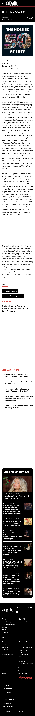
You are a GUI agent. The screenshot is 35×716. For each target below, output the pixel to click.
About (8, 685)
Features (5, 619)
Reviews (5, 503)
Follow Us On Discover (9, 291)
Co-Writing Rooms (7, 676)
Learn (4, 668)
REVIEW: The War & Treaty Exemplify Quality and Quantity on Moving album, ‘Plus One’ (13, 565)
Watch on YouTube (23, 673)
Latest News (24, 619)
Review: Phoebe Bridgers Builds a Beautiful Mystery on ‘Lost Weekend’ (15, 308)
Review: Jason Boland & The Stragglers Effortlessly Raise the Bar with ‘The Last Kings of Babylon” (12, 550)
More (20, 668)
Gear (3, 635)
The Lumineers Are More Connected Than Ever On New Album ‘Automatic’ (12, 593)
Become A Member (8, 699)
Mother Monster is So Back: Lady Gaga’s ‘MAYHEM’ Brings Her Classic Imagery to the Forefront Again (11, 579)
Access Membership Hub (26, 659)
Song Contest (5, 645)
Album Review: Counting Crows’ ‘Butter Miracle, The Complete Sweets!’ (12, 523)
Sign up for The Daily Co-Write (26, 623)
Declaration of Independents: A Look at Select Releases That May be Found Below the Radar (18, 398)
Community (23, 642)
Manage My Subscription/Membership (26, 662)
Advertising (8, 689)
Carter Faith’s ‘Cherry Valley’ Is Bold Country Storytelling (16, 497)
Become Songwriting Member (24, 655)
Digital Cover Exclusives (8, 624)
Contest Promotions (7, 654)
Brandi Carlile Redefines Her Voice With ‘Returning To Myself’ (18, 407)
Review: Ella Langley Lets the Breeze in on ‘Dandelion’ (18, 383)
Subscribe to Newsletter (25, 647)
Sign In (8, 696)
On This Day (5, 632)
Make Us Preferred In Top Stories (12, 296)
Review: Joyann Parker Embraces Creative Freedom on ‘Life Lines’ (16, 390)
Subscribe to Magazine (25, 645)
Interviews (4, 627)
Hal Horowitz (6, 17)
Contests (5, 642)
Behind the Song (6, 622)
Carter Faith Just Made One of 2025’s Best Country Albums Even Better (17, 376)
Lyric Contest (5, 647)
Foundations (5, 671)
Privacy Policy (8, 706)
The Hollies (5, 286)
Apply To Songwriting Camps (25, 651)
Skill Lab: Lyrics (6, 673)
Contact (8, 692)
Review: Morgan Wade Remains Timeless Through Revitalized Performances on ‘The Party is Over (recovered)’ (12, 509)
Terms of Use (8, 703)
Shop (19, 671)
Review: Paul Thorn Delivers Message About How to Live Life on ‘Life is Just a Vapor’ (13, 536)
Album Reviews (6, 9)
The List (4, 629)
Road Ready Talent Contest (7, 651)
